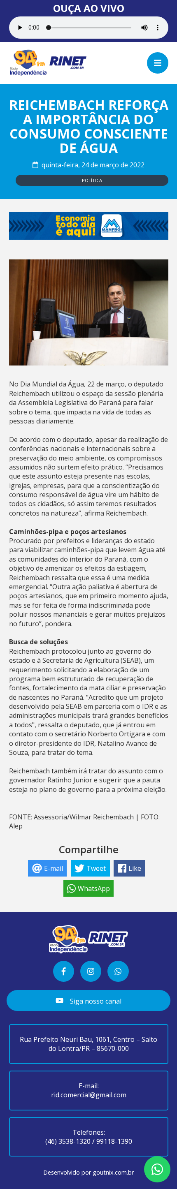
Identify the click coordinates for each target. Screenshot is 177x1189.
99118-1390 (114, 1141)
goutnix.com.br (113, 1172)
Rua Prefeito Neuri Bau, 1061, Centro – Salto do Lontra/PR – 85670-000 (88, 1044)
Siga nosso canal (94, 1001)
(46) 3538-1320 (68, 1141)
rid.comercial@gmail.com (88, 1094)
